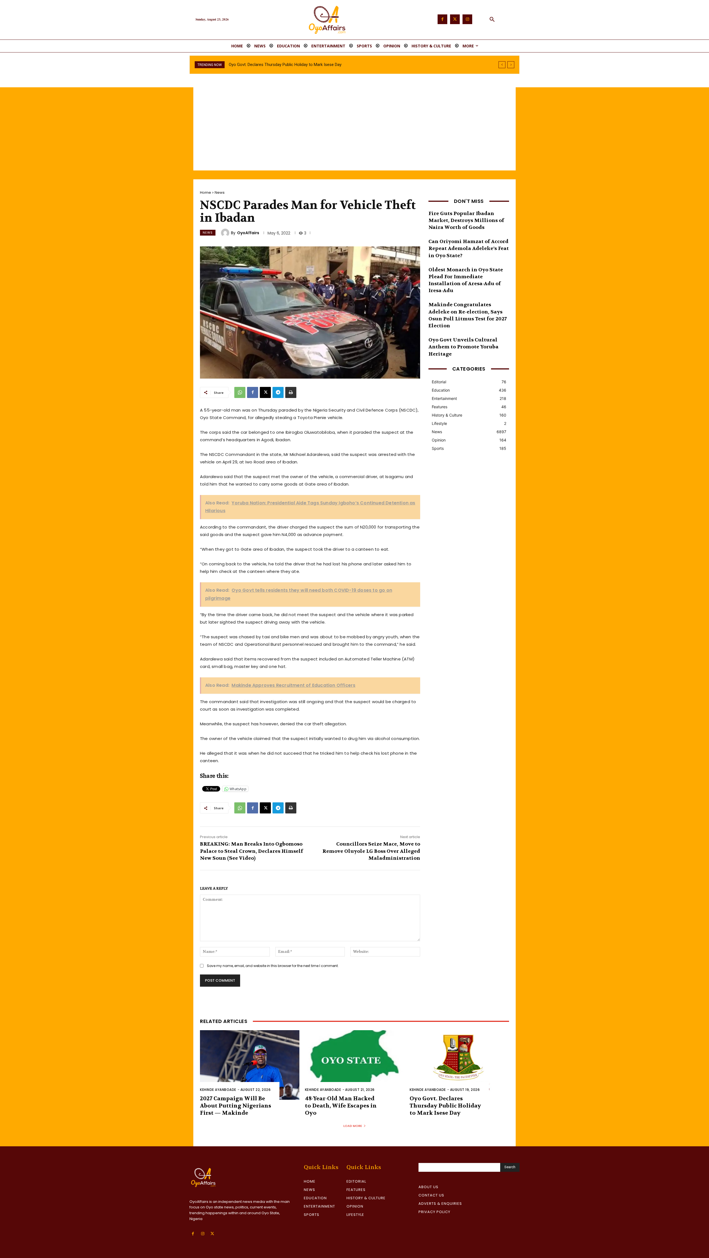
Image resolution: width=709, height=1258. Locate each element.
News (220, 192)
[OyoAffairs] (226, 233)
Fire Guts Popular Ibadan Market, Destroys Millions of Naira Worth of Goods (466, 220)
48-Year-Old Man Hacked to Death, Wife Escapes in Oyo (341, 1105)
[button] (492, 19)
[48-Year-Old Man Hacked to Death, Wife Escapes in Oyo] (354, 1065)
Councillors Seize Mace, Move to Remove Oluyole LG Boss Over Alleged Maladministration (371, 851)
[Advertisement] (354, 129)
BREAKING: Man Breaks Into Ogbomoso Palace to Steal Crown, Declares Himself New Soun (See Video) (251, 851)
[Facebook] (442, 19)
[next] (510, 64)
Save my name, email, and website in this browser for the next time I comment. (273, 965)
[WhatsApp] (239, 392)
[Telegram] (278, 392)
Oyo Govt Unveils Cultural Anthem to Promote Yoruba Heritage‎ (463, 347)
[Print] (290, 392)
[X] (265, 392)
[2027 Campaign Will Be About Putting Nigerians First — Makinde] (249, 1065)
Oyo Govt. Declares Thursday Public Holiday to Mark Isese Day (445, 1105)
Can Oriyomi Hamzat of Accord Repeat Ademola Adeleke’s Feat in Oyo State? (468, 248)
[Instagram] (467, 19)
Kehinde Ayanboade (218, 1089)
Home (205, 192)
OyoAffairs (248, 233)
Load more (352, 1126)
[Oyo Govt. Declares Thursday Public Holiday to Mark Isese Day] (459, 1065)
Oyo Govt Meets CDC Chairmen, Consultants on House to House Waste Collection (304, 64)
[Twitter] (455, 19)
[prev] (502, 64)
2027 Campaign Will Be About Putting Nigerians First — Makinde (235, 1105)
